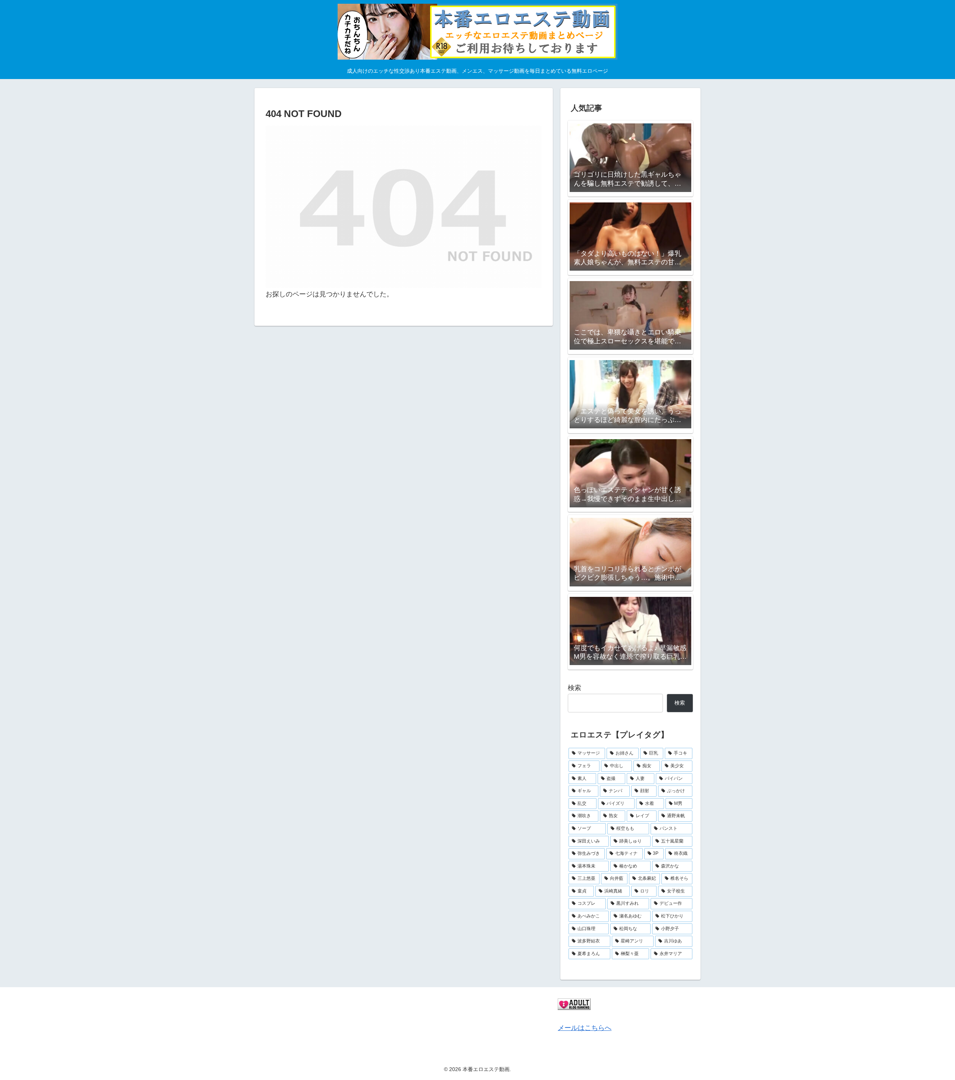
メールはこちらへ (584, 1028)
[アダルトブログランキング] (574, 1003)
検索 (574, 688)
